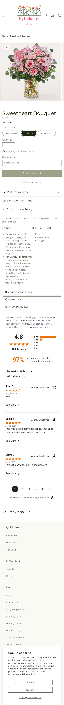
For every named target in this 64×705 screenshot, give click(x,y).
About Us (11, 549)
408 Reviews (22, 349)
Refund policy (13, 630)
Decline (30, 689)
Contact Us (12, 602)
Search (10, 569)
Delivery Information (17, 616)
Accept (30, 682)
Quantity (7, 139)
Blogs (9, 576)
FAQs (9, 595)
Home (5, 36)
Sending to (13, 157)
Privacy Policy (29, 674)
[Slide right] (38, 106)
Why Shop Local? (15, 609)
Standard (11, 133)
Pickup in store (28, 151)
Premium (47, 133)
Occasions (11, 535)
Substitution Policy (16, 637)
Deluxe (29, 133)
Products (11, 542)
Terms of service (15, 644)
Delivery (11, 151)
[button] (46, 15)
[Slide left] (25, 106)
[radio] (46, 337)
